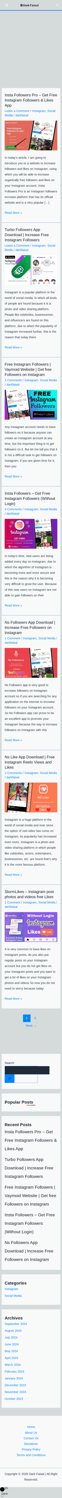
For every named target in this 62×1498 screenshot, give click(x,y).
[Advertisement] (31, 43)
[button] (57, 5)
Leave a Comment (17, 111)
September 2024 (16, 1324)
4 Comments (13, 509)
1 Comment (12, 638)
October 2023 (14, 1398)
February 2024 (14, 1371)
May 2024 (11, 1351)
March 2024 (13, 1364)
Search (9, 1063)
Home (31, 1427)
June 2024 (12, 1344)
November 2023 (15, 1392)
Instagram (39, 111)
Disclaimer (31, 1444)
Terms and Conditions (31, 1455)
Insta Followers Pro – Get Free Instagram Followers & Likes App (31, 100)
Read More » (13, 212)
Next (31, 1025)
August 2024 (13, 1330)
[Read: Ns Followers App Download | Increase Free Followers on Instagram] (31, 662)
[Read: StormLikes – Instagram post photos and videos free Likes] (31, 926)
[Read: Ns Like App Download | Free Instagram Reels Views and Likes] (31, 797)
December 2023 (15, 1385)
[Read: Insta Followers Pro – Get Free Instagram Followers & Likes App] (31, 135)
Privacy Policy (31, 1449)
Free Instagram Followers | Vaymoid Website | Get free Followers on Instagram (28, 369)
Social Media (48, 380)
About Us (31, 1432)
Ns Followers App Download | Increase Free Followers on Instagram (30, 627)
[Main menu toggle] (7, 5)
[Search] (9, 1078)
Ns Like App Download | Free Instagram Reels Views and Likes (30, 762)
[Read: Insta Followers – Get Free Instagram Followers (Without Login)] (31, 533)
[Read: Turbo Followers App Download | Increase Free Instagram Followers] (31, 269)
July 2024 (11, 1337)
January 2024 (14, 1378)
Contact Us (31, 1438)
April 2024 (11, 1358)
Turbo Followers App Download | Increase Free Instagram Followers (27, 234)
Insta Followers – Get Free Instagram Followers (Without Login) (30, 498)
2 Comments (13, 380)
